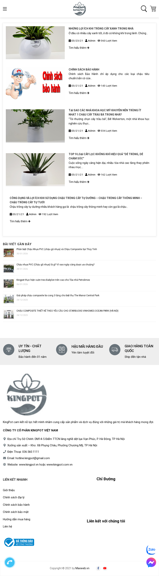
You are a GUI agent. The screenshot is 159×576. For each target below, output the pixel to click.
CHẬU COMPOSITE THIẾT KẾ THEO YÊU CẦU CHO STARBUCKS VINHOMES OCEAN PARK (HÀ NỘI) (67, 310)
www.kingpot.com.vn (60, 464)
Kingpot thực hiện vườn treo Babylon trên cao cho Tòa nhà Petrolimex (53, 280)
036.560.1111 (30, 452)
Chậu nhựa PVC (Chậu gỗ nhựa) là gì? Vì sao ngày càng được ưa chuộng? (55, 264)
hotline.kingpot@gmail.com (33, 458)
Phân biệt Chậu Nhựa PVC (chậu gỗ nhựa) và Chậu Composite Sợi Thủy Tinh (56, 249)
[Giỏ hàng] (153, 9)
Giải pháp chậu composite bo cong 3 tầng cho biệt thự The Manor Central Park (57, 295)
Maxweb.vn (82, 568)
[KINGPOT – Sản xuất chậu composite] (79, 8)
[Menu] (5, 8)
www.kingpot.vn (29, 464)
